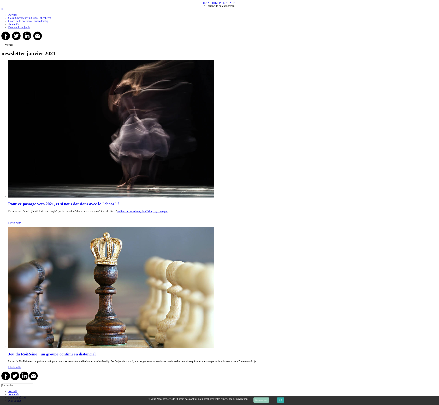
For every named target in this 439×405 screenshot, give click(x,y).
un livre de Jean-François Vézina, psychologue (142, 211)
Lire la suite (14, 222)
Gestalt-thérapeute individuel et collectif (29, 17)
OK (280, 400)
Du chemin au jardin (19, 27)
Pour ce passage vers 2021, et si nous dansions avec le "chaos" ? (64, 204)
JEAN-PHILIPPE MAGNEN (219, 2)
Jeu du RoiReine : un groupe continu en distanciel (52, 354)
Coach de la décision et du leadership (28, 21)
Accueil (12, 14)
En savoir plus (261, 400)
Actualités (13, 24)
